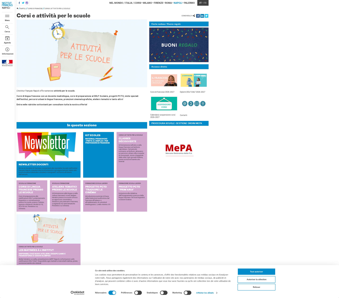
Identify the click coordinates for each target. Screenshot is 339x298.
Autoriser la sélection (256, 279)
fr (205, 2)
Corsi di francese (35, 9)
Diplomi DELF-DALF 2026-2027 (192, 92)
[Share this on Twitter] (206, 16)
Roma (168, 2)
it (200, 2)
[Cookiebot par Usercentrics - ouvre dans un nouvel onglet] (77, 293)
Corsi (137, 2)
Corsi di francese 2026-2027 (162, 92)
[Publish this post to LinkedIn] (202, 16)
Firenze (158, 2)
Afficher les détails (205, 293)
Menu (7, 20)
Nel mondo (116, 2)
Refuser (256, 287)
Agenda (7, 43)
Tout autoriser (256, 271)
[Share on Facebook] (198, 16)
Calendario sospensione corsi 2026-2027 (162, 116)
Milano (147, 2)
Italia (128, 2)
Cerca (7, 32)
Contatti (183, 115)
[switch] (138, 293)
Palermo (189, 2)
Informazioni (7, 54)
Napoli (178, 2)
